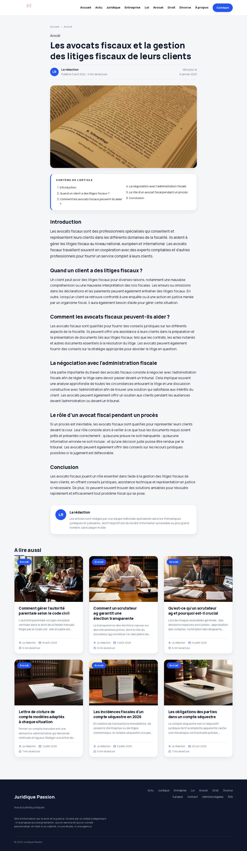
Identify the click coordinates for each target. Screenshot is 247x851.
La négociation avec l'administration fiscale (157, 186)
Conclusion (136, 198)
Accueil (85, 7)
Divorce (185, 7)
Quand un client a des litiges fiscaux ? (85, 193)
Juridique (113, 7)
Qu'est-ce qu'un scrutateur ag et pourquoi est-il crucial (193, 611)
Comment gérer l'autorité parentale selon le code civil (44, 611)
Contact (223, 8)
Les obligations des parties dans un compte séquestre (192, 714)
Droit (171, 7)
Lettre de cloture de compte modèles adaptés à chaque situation (41, 716)
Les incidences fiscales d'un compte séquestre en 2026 (118, 714)
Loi (147, 7)
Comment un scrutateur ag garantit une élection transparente (115, 613)
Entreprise (132, 7)
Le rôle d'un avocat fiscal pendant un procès (158, 192)
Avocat (158, 7)
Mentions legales (212, 797)
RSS (230, 797)
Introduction (68, 187)
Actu (98, 7)
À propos (201, 7)
